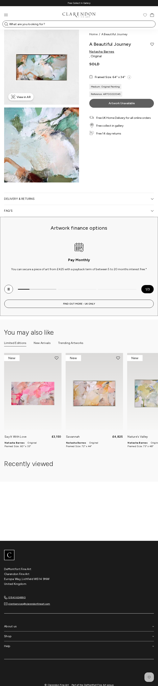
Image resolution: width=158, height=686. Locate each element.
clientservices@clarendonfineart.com (29, 603)
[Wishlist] (145, 15)
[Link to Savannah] (94, 393)
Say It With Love (15, 436)
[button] (152, 44)
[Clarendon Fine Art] (79, 555)
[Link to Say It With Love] (33, 393)
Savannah (73, 436)
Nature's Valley (138, 436)
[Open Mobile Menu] (6, 15)
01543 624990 (17, 597)
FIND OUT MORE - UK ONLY (79, 303)
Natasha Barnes (101, 51)
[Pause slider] (8, 289)
